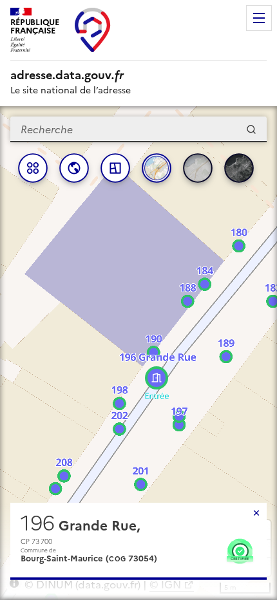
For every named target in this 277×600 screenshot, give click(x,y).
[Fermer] (256, 513)
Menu (259, 18)
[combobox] (138, 129)
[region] (138, 353)
